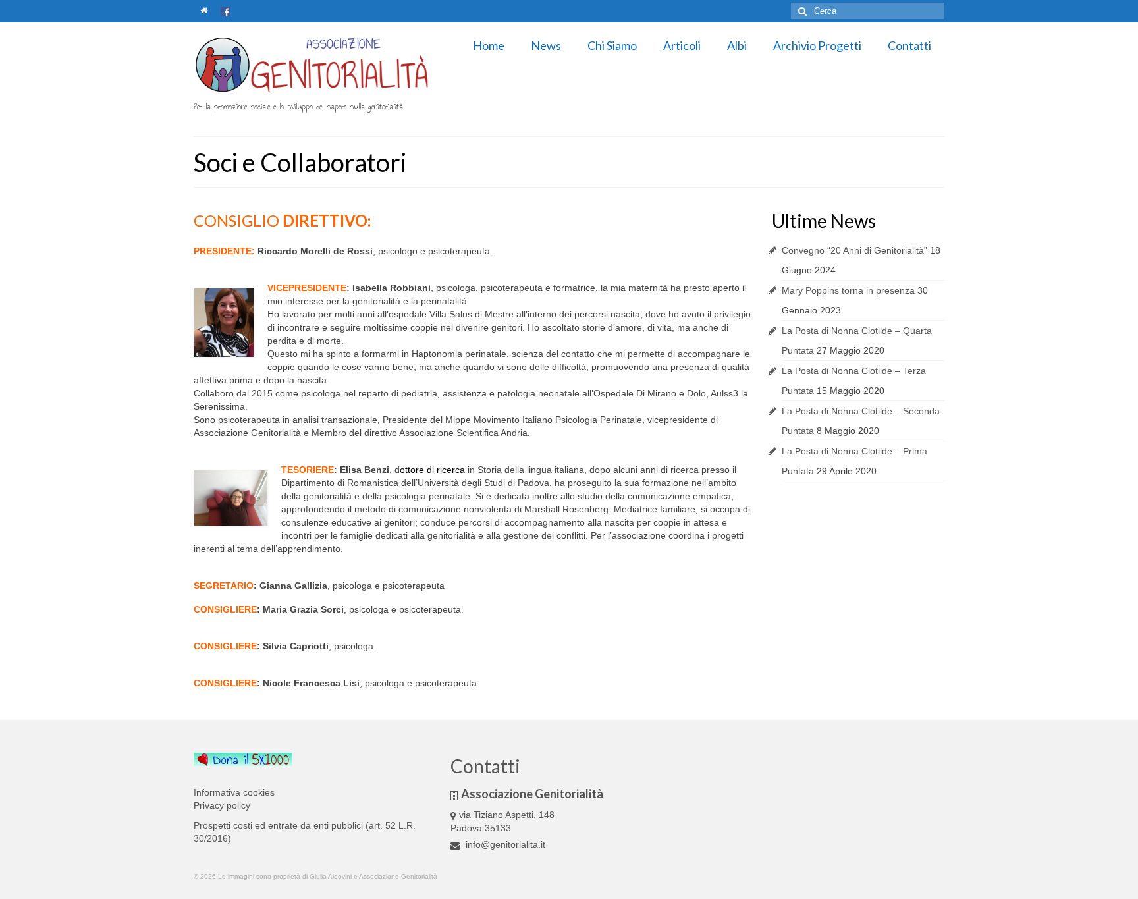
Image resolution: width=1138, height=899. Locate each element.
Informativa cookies (234, 792)
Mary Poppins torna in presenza (848, 290)
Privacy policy (222, 805)
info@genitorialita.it (504, 844)
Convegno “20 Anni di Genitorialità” (854, 250)
